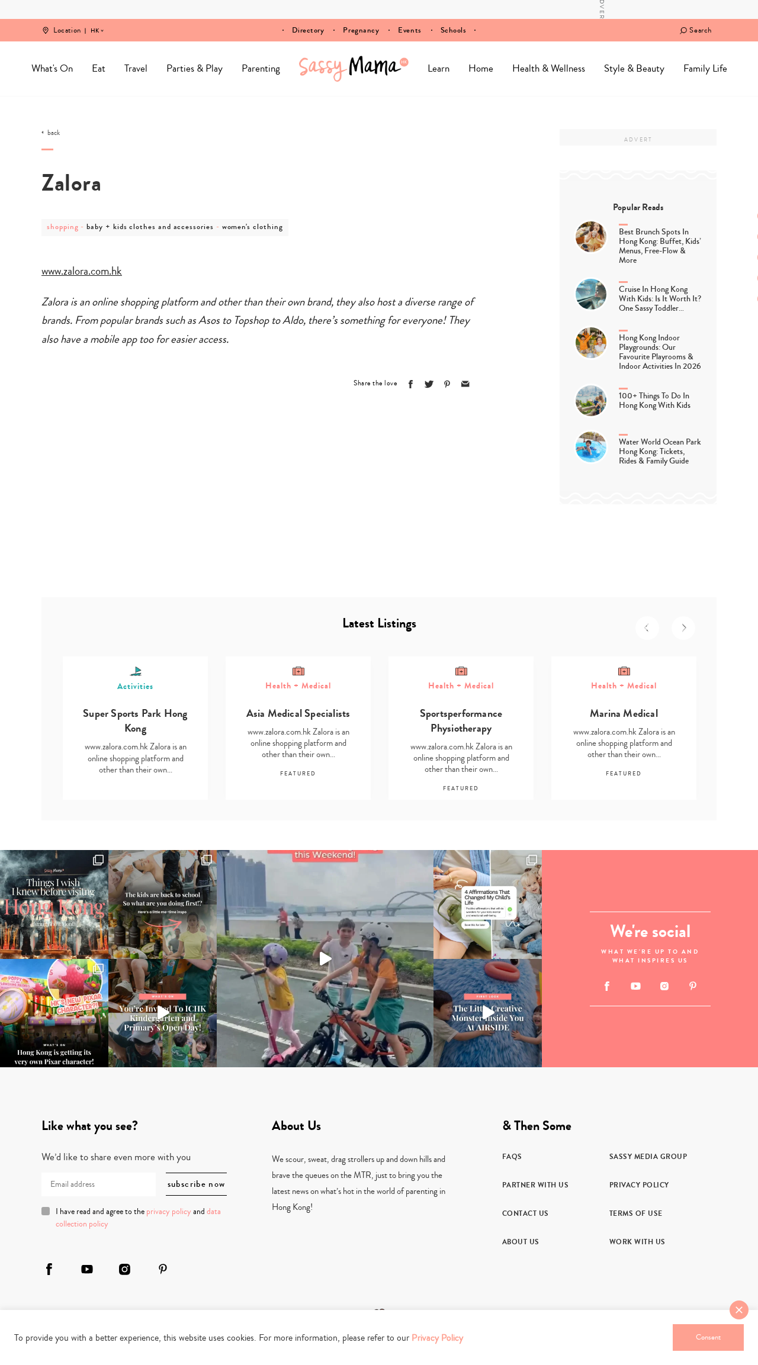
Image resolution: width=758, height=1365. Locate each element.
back (53, 133)
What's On (52, 68)
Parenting (261, 68)
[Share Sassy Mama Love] (465, 384)
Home (354, 69)
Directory (308, 30)
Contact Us (525, 1213)
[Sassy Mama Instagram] (664, 986)
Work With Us (637, 1242)
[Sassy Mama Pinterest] (693, 985)
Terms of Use (636, 1213)
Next (683, 628)
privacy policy (168, 1212)
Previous (647, 628)
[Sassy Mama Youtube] (635, 986)
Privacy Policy (639, 1185)
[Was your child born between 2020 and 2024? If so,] (162, 1013)
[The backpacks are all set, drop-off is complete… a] (162, 904)
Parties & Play (194, 68)
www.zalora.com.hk (81, 271)
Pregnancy (361, 30)
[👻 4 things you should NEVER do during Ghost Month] (54, 904)
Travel (135, 68)
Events (409, 30)
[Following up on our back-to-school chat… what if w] (487, 904)
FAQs (512, 1156)
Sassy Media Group (648, 1156)
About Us (520, 1242)
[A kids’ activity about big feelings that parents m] (487, 1013)
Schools (454, 30)
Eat (98, 68)
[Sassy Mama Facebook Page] (607, 986)
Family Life (705, 68)
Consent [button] (708, 1337)
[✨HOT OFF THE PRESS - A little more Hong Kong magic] (54, 1013)
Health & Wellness (548, 68)
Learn (438, 68)
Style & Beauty (634, 68)
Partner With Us (535, 1185)
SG (94, 22)
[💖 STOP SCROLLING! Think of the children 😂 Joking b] (325, 958)
